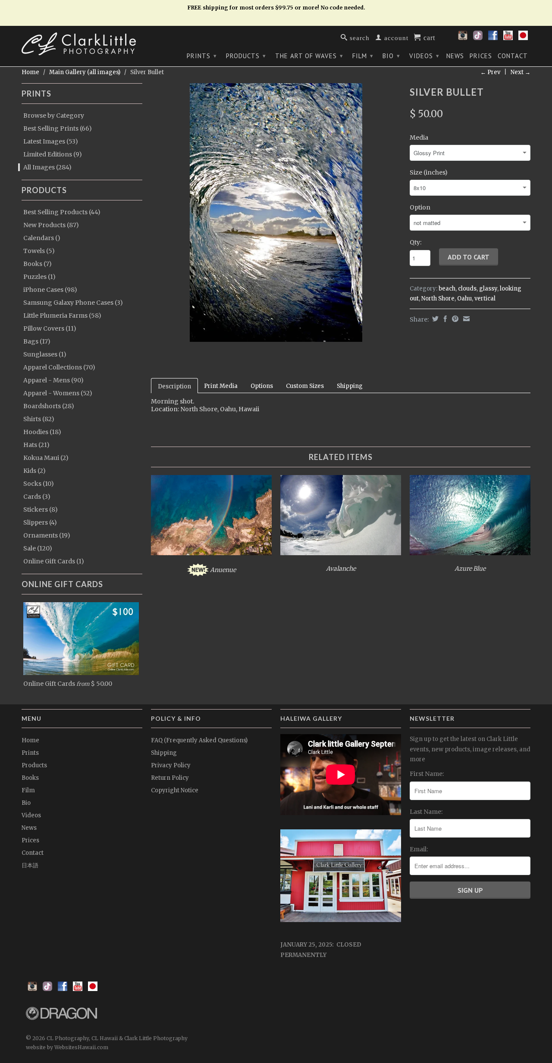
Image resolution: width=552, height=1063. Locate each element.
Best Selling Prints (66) (57, 128)
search (359, 37)
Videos (424, 56)
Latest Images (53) (50, 141)
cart (428, 37)
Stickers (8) (40, 509)
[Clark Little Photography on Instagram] (462, 38)
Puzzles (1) (39, 277)
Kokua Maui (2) (46, 458)
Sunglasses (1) (44, 354)
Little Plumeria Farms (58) (62, 315)
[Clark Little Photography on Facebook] (493, 38)
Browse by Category (53, 115)
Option (420, 207)
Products (246, 56)
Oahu (464, 298)
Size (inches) (429, 172)
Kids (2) (34, 471)
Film (362, 56)
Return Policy (170, 778)
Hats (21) (36, 445)
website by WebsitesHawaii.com (67, 1047)
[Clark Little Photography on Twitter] (478, 38)
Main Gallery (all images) (84, 72)
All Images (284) (47, 167)
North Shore (438, 298)
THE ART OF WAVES (309, 56)
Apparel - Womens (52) (57, 393)
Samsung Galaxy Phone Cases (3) (73, 302)
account (395, 37)
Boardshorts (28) (48, 406)
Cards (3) (36, 496)
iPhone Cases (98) (50, 290)
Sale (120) (37, 548)
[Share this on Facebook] (444, 319)
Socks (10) (38, 484)
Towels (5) (39, 251)
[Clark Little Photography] (82, 43)
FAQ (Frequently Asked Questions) (199, 740)
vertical (485, 298)
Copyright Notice (174, 790)
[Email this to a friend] (465, 319)
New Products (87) (51, 225)
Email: (419, 849)
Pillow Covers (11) (49, 328)
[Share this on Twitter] (434, 319)
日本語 (30, 865)
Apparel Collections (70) (59, 367)
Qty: (415, 242)
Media (419, 137)
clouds (467, 288)
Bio (391, 56)
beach (447, 288)
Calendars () (41, 238)
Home (30, 740)
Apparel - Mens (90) (53, 380)
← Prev (490, 72)
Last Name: (426, 812)
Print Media (221, 386)
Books (30, 778)
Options (262, 386)
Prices (481, 56)
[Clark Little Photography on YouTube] (508, 38)
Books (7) (37, 264)
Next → (520, 72)
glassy (488, 288)
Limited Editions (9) (52, 154)
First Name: (427, 774)
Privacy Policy (171, 765)
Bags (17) (36, 341)
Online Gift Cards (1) (53, 561)
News (455, 56)
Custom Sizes (305, 386)
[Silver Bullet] (276, 212)
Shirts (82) (38, 419)
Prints (202, 56)
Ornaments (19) (46, 535)
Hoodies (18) (42, 432)
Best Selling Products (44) (61, 212)
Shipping (350, 386)
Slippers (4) (40, 522)
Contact (513, 56)
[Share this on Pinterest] (454, 319)
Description (174, 386)
